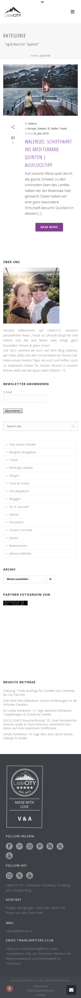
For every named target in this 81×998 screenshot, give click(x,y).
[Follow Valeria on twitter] (60, 846)
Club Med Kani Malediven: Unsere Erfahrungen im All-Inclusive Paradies (40, 702)
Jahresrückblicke (20, 553)
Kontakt (40, 995)
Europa (32, 128)
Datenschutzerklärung (40, 990)
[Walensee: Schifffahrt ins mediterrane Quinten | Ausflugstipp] (40, 90)
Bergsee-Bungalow (22, 452)
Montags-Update (21, 468)
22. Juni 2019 (41, 133)
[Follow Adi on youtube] (29, 875)
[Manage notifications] (9, 988)
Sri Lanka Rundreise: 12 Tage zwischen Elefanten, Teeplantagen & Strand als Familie (37, 712)
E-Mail (7, 392)
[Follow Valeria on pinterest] (39, 846)
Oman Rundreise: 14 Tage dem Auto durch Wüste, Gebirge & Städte (38, 736)
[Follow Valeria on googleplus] (19, 846)
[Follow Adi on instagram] (9, 875)
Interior (14, 514)
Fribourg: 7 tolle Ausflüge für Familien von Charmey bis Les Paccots (39, 693)
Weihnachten (18, 546)
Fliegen (14, 476)
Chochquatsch (19, 491)
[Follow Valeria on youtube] (9, 856)
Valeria (32, 123)
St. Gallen (53, 128)
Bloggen (15, 499)
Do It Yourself (19, 507)
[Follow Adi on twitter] (19, 875)
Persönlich (16, 522)
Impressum (41, 986)
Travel (63, 128)
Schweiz (41, 128)
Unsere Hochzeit (20, 530)
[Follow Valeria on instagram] (29, 846)
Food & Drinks (19, 483)
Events (13, 538)
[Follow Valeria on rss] (49, 846)
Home (34, 55)
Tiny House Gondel (22, 444)
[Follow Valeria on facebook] (9, 846)
